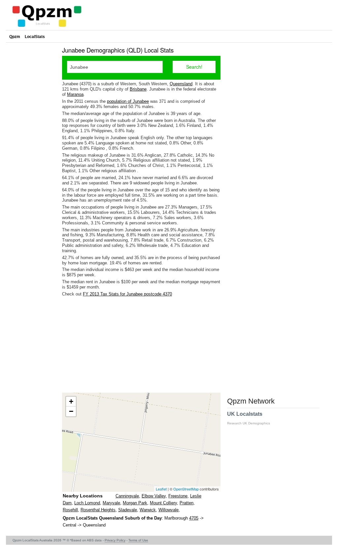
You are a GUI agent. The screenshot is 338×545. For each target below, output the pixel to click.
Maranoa (75, 94)
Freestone (177, 495)
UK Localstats (248, 418)
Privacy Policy (115, 540)
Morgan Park (135, 502)
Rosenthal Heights (98, 509)
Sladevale (127, 509)
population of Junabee (128, 101)
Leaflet (161, 488)
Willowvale (168, 509)
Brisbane (138, 89)
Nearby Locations (83, 495)
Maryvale (111, 502)
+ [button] (71, 401)
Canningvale (127, 495)
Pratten (186, 502)
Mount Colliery (163, 502)
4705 (193, 518)
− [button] (71, 411)
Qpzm (14, 36)
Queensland (181, 83)
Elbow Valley (154, 495)
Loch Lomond (87, 502)
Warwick (148, 509)
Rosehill (70, 509)
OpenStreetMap (186, 488)
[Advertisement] (141, 344)
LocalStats (35, 36)
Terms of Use (138, 540)
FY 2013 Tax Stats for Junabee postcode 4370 (127, 294)
